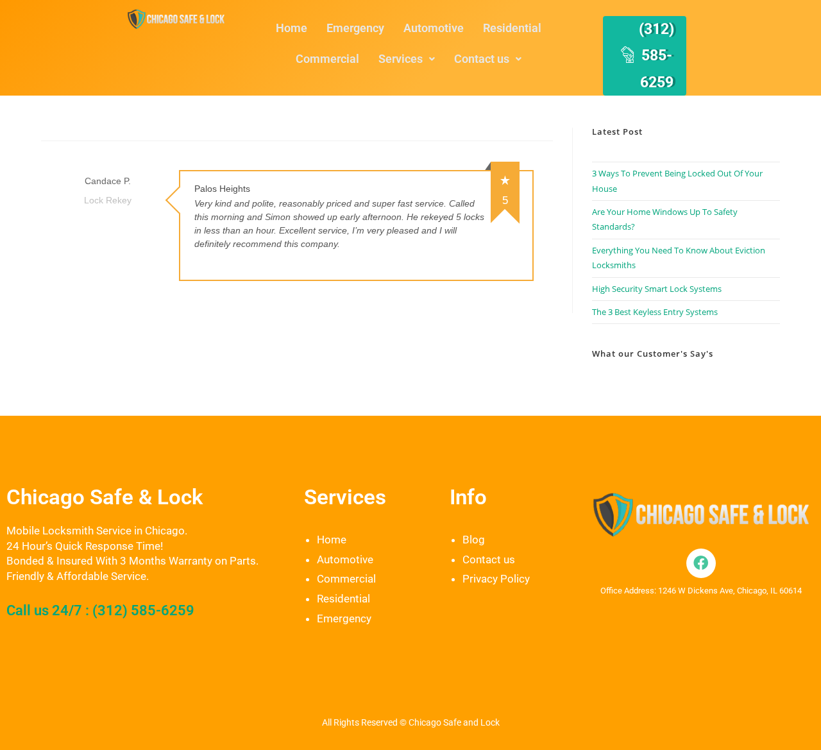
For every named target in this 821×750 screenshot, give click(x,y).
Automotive (433, 28)
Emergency (355, 28)
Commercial (327, 58)
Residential (512, 28)
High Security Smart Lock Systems (657, 288)
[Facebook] (701, 563)
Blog (473, 539)
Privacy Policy (496, 578)
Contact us (481, 58)
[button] (406, 59)
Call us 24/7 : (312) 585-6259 (100, 610)
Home (291, 28)
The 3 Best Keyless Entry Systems (655, 312)
